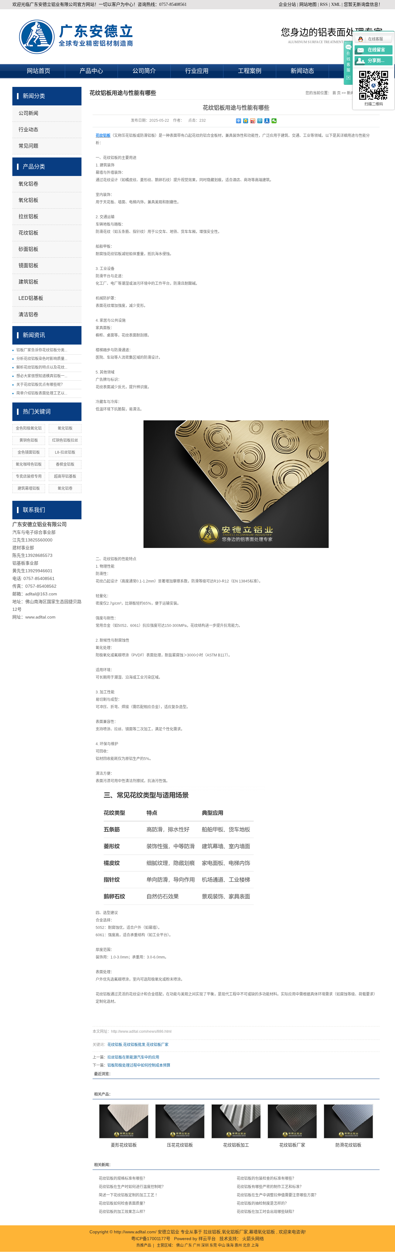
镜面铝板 (28, 265)
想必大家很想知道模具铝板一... (41, 376)
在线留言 (376, 49)
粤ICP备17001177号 (150, 1238)
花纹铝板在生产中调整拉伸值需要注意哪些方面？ (277, 1195)
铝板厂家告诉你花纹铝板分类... (41, 350)
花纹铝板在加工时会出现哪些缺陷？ (266, 1212)
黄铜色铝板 (28, 440)
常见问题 (28, 146)
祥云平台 (207, 1238)
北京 (246, 1245)
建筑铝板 (28, 281)
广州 (196, 1245)
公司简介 (144, 71)
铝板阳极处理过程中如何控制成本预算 (138, 1065)
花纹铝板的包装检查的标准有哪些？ (266, 1178)
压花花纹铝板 (180, 1144)
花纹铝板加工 (236, 1144)
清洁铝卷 (28, 314)
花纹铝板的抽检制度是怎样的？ (263, 1203)
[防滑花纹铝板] (348, 1121)
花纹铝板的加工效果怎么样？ (123, 1212)
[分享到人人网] (267, 120)
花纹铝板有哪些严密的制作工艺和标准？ (270, 1187)
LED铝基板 (31, 298)
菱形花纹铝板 (124, 1144)
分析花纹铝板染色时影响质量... (41, 359)
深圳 (205, 1245)
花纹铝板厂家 (157, 1045)
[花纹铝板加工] (236, 1121)
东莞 (213, 1245)
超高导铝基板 (65, 476)
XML (335, 4)
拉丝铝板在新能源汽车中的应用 (133, 1057)
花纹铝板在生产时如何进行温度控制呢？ (132, 1187)
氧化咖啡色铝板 (29, 464)
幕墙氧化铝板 (262, 1231)
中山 (221, 1245)
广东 (188, 1245)
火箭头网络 (253, 1238)
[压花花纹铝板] (180, 1121)
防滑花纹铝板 (348, 1144)
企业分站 (287, 4)
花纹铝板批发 (134, 1045)
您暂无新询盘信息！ (363, 4)
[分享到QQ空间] (245, 120)
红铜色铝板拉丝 (65, 440)
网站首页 (38, 71)
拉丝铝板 (28, 216)
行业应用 (197, 71)
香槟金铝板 (65, 464)
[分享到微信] (274, 120)
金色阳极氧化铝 (29, 428)
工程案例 (249, 71)
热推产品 (143, 1245)
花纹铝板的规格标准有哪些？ (123, 1178)
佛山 (180, 1245)
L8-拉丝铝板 (65, 452)
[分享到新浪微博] (253, 120)
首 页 (336, 93)
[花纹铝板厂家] (292, 1121)
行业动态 (28, 129)
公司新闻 (28, 113)
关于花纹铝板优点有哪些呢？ (40, 384)
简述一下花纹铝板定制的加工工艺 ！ (129, 1195)
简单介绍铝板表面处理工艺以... (41, 393)
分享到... (376, 60)
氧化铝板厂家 (235, 1231)
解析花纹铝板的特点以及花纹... (41, 367)
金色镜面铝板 (29, 452)
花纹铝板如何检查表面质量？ (123, 1203)
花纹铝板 (28, 232)
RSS (324, 4)
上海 (255, 1245)
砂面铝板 (28, 249)
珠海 (230, 1245)
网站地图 (308, 4)
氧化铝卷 (28, 183)
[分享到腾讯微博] (260, 120)
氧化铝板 (28, 200)
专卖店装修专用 (29, 476)
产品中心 (91, 71)
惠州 (238, 1245)
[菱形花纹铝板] (124, 1121)
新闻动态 (302, 71)
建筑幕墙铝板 (29, 488)
